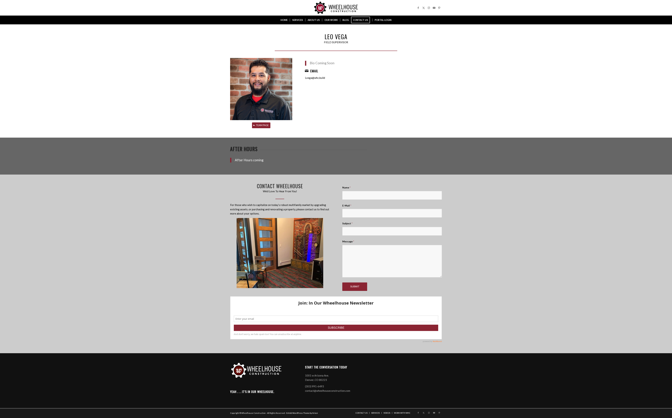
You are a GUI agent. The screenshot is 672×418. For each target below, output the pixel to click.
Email (314, 70)
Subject (347, 223)
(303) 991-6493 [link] (314, 386)
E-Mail (346, 205)
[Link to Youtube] (434, 7)
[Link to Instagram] (428, 7)
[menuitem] (284, 20)
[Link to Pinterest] (439, 7)
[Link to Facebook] (418, 7)
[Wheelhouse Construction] (336, 7)
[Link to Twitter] (423, 7)
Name (346, 187)
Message (348, 241)
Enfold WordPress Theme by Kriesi (302, 413)
